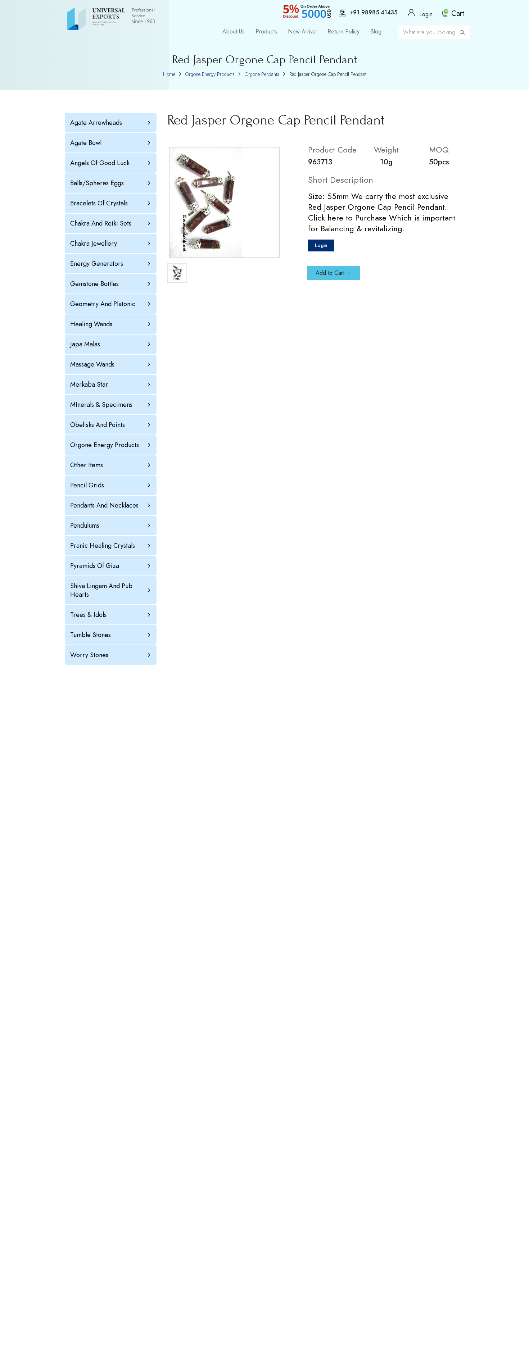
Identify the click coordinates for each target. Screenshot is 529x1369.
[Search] (462, 32)
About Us (233, 32)
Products (266, 32)
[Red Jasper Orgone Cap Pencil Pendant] (224, 202)
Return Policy (343, 32)
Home (169, 74)
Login (321, 245)
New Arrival (302, 32)
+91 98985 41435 (373, 13)
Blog (375, 32)
